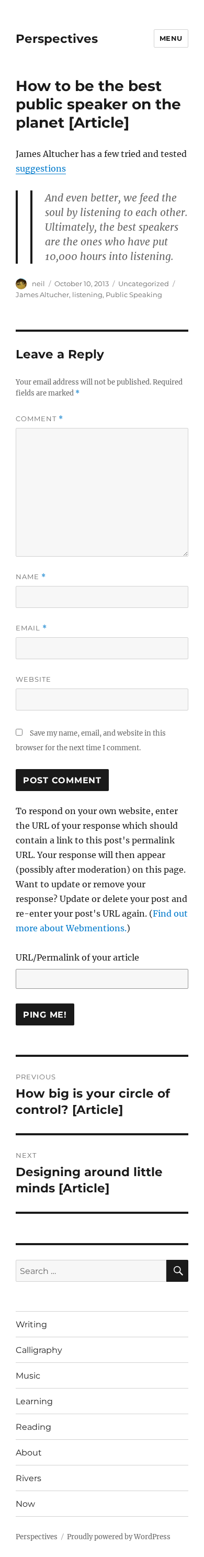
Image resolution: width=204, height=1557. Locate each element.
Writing (31, 1324)
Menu (171, 38)
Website (33, 679)
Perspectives (57, 38)
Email (31, 628)
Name (31, 576)
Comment (39, 418)
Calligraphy (39, 1350)
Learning (34, 1401)
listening (87, 294)
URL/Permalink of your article (77, 957)
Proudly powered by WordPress (119, 1536)
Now (25, 1504)
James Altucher (42, 294)
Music (28, 1376)
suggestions (41, 168)
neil (38, 283)
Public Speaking (134, 294)
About (29, 1453)
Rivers (28, 1478)
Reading (33, 1427)
